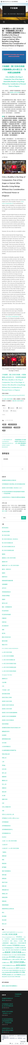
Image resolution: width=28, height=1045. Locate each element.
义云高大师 (4, 844)
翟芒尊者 (6, 968)
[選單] (4, 22)
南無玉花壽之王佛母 (7, 697)
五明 (9, 949)
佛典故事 (4, 878)
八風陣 (3, 952)
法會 (3, 803)
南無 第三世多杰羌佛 (18, 400)
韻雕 (16, 976)
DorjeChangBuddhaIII (10, 932)
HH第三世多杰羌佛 (7, 399)
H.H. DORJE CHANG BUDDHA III (10, 648)
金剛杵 (12, 974)
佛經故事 (4, 863)
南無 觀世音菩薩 (6, 693)
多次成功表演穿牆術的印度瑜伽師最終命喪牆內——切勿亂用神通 (7, 1021)
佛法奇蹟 (4, 920)
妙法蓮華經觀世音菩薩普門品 (9, 750)
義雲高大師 (4, 561)
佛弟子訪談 (4, 882)
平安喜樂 (14, 8)
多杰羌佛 (4, 742)
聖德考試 (12, 968)
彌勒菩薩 (9, 959)
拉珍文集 (4, 769)
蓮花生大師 (4, 603)
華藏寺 (3, 599)
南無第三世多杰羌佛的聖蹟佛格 (9, 712)
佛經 (3, 859)
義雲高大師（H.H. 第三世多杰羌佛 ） (11, 565)
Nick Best (13, 937)
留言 (22, 469)
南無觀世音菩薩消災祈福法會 (9, 480)
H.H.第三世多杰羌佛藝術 (8, 656)
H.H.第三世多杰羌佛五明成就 (9, 671)
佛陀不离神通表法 (6, 871)
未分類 (3, 795)
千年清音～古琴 (6, 690)
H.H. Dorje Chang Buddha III (12, 316)
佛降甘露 (4, 874)
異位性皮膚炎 (5, 527)
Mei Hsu (10, 48)
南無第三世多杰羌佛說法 (8, 720)
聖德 (9, 968)
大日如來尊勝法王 (6, 746)
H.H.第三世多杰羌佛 (9, 420)
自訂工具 (4, 511)
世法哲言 (4, 837)
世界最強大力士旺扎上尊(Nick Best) (10, 818)
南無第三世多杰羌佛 (15, 92)
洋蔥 (3, 810)
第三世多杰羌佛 (6, 535)
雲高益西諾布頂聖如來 (11, 976)
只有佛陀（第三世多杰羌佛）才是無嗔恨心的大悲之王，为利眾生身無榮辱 (14, 70)
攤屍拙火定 (4, 780)
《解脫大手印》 (13, 943)
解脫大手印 (4, 644)
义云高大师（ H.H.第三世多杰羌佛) (10, 848)
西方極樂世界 (5, 625)
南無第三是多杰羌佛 (7, 701)
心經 (3, 761)
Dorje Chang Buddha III (19, 932)
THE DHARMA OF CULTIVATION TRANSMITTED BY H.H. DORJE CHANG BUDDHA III (7, 443)
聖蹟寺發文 (4, 576)
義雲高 (3, 554)
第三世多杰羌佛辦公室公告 (8, 546)
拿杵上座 (4, 773)
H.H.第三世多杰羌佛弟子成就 (9, 663)
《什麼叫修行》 (7, 939)
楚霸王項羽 (5, 799)
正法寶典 (24, 959)
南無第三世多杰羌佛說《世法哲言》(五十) (12, 487)
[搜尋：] (14, 517)
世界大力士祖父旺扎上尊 (8, 814)
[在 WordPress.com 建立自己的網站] (14, 1)
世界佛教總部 (17, 427)
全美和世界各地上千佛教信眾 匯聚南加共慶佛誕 (13, 497)
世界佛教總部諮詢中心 (7, 829)
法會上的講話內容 (6, 806)
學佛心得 (4, 757)
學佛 (24, 957)
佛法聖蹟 (4, 916)
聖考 (15, 968)
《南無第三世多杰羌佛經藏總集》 (18, 939)
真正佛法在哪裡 (6, 531)
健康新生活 (4, 678)
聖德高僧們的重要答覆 (7, 580)
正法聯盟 (4, 962)
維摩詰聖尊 (14, 965)
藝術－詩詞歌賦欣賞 (7, 607)
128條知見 (4, 932)
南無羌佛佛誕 (5, 724)
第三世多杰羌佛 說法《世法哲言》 (10, 539)
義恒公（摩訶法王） (7, 569)
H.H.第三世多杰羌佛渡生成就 (9, 667)
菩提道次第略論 (6, 595)
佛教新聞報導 (5, 905)
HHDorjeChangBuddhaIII (7, 937)
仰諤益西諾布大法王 (17, 949)
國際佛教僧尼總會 (6, 739)
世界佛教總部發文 (6, 825)
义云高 (16, 947)
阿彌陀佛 (4, 618)
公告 (3, 686)
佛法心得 (4, 923)
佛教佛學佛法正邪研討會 (8, 908)
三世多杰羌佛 (20, 943)
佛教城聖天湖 (5, 889)
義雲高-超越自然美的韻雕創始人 (10, 985)
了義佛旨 (4, 852)
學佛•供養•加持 (6, 754)
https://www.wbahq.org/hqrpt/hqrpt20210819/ (13, 395)
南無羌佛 (19, 954)
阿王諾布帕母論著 (6, 614)
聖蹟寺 (4, 424)
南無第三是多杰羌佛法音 (8, 705)
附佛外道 (4, 622)
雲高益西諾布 (4, 976)
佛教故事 (4, 901)
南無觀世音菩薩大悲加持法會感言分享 (11, 727)
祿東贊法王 (8, 962)
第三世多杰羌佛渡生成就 (8, 550)
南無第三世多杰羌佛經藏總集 (9, 716)
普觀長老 (4, 788)
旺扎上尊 (4, 784)
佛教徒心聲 (4, 893)
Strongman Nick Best (7, 674)
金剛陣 (15, 974)
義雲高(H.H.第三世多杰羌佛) (9, 558)
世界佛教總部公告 (6, 833)
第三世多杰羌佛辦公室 (7, 542)
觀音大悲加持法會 (6, 637)
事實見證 (4, 856)
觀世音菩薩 (4, 641)
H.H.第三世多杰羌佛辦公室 (8, 659)
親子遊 (3, 633)
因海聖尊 (4, 735)
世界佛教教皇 (9, 945)
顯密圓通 (18, 976)
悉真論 (3, 765)
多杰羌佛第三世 (19, 957)
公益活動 (4, 682)
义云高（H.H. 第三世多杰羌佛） (9, 840)
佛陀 (3, 116)
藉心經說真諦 (6, 972)
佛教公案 (4, 886)
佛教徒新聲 (4, 897)
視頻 (3, 629)
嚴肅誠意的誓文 (6, 731)
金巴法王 (4, 588)
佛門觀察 (4, 867)
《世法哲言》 (19, 937)
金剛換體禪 (4, 584)
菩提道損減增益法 (6, 591)
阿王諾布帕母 (5, 610)
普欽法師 (4, 791)
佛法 (3, 912)
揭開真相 (4, 776)
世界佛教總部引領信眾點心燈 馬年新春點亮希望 (13, 484)
